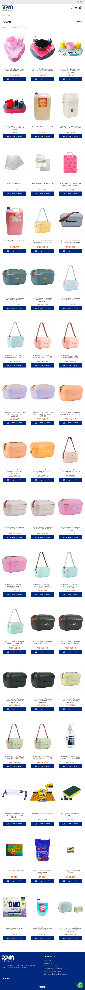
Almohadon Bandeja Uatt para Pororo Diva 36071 (14, 70)
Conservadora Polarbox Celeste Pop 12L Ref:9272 (70, 299)
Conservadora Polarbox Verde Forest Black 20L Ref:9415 (42, 700)
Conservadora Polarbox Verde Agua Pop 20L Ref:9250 (14, 643)
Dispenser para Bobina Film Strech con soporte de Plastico (14, 815)
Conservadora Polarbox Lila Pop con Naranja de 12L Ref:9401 (14, 414)
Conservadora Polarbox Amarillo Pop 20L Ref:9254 (42, 242)
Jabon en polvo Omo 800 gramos (70, 872)
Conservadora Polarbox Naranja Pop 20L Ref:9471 (42, 471)
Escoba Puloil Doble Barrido (42, 813)
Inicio (3, 16)
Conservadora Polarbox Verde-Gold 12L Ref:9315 (14, 757)
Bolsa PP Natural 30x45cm (42, 183)
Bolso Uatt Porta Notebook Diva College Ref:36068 (70, 184)
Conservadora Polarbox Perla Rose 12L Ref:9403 (14, 528)
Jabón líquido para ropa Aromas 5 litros (42, 929)
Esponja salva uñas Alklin (14, 871)
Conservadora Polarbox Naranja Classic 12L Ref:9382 (70, 413)
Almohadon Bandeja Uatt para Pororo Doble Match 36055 (14, 128)
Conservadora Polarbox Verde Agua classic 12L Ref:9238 (42, 586)
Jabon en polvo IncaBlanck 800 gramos (42, 872)
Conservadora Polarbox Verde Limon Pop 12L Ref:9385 (70, 700)
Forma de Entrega (51, 966)
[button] (71, 8)
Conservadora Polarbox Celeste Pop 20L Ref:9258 (14, 356)
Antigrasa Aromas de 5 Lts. (42, 126)
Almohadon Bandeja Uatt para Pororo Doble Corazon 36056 (42, 70)
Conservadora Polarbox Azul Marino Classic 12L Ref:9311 (14, 300)
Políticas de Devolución (53, 969)
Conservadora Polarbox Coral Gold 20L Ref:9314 (70, 356)
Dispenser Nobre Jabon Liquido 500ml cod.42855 (70, 757)
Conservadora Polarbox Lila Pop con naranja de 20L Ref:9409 (42, 414)
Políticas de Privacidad (52, 971)
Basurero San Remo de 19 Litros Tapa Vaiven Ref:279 (70, 127)
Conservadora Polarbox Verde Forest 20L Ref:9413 (70, 643)
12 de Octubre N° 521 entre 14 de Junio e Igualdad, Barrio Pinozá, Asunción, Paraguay (20, 966)
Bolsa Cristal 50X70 (14, 183)
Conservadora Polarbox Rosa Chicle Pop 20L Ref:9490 (14, 586)
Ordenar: (5, 27)
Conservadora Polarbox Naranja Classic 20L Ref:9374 (14, 471)
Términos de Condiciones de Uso (57, 974)
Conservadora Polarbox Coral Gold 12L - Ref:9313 (42, 356)
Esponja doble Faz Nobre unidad (70, 814)
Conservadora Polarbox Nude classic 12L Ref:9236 (70, 471)
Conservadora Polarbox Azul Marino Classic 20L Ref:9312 (42, 300)
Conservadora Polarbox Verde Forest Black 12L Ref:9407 (14, 700)
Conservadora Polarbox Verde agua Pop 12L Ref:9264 (70, 586)
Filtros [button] (80, 22)
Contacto (48, 963)
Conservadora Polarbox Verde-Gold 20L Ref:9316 (42, 757)
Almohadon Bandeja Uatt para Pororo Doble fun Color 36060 (70, 70)
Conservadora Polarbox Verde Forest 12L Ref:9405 (42, 643)
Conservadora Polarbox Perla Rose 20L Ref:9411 (42, 528)
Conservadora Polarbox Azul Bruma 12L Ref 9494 (70, 242)
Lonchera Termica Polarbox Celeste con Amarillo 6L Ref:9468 (70, 930)
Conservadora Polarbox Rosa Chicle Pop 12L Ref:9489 (70, 529)
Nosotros (47, 960)
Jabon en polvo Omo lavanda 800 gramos (14, 929)
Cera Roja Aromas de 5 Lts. (14, 241)
